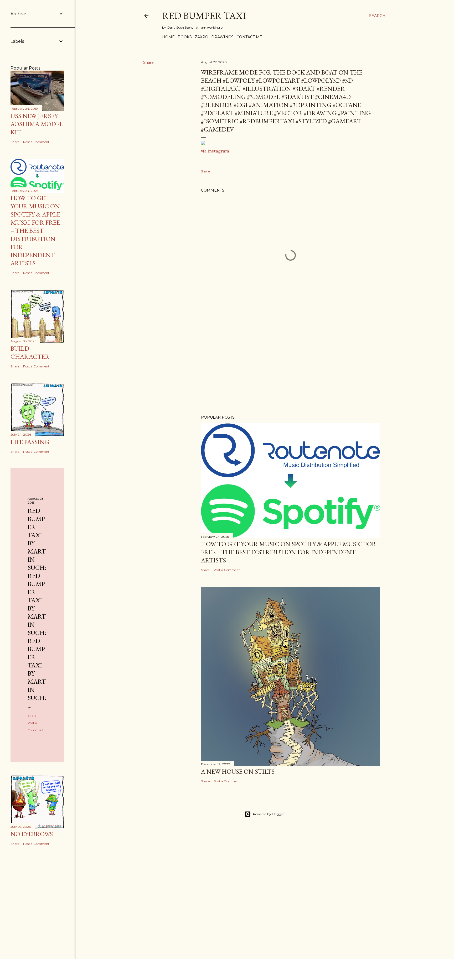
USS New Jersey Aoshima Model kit (37, 124)
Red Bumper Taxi (204, 15)
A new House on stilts (238, 771)
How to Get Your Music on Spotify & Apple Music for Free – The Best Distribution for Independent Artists (288, 552)
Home (168, 37)
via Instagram (215, 151)
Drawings (222, 37)
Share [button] (148, 62)
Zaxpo (201, 37)
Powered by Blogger (268, 814)
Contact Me (249, 37)
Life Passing (30, 442)
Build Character (30, 352)
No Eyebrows (32, 834)
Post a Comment (227, 570)
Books (185, 37)
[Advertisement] (290, 365)
